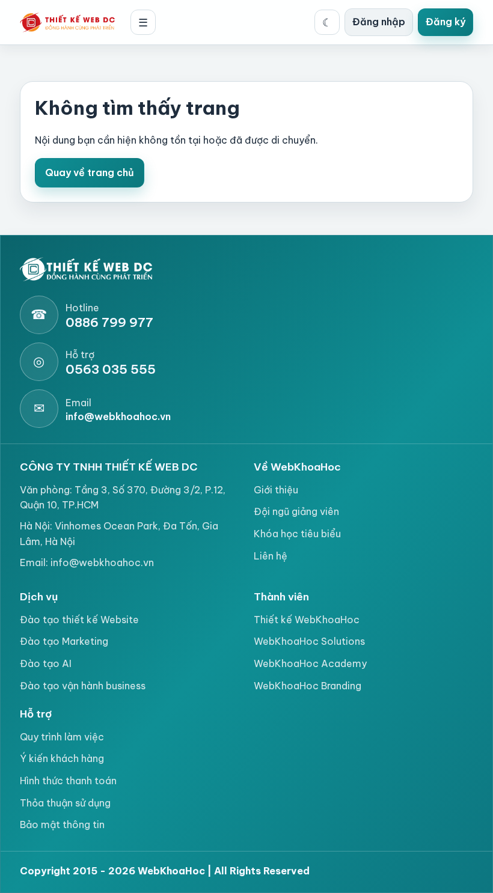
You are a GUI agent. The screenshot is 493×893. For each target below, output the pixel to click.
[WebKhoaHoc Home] (71, 22)
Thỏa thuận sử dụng (65, 803)
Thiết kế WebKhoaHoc (307, 620)
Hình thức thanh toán (68, 781)
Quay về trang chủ (89, 172)
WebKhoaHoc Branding (307, 686)
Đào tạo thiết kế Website (79, 620)
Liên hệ (270, 556)
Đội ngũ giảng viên (296, 511)
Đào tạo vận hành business (82, 686)
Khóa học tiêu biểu (297, 534)
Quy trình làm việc (62, 737)
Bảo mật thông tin (62, 824)
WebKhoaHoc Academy (310, 663)
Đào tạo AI (46, 663)
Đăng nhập (378, 22)
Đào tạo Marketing (64, 641)
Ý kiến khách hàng (62, 758)
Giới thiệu (276, 490)
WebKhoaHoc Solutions (309, 641)
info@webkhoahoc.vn (102, 562)
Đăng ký (445, 22)
